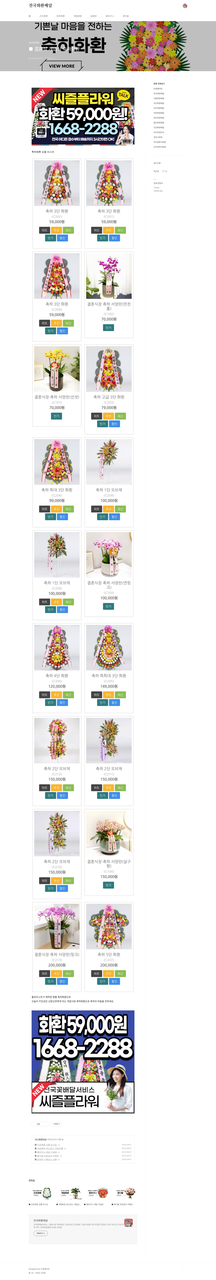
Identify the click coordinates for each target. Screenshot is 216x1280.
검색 (178, 6)
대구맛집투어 (159, 132)
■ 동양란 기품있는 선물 (46, 1159)
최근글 (156, 171)
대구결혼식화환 (160, 142)
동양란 (94, 16)
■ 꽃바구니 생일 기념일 (46, 1152)
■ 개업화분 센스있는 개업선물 (49, 1148)
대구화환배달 (159, 108)
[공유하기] (43, 1124)
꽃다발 (126, 16)
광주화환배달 (159, 118)
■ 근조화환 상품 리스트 (46, 1144)
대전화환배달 (159, 113)
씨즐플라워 (158, 89)
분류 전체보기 (159, 84)
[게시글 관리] (46, 1124)
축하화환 (61, 16)
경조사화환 (158, 137)
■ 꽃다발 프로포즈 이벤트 (47, 1155)
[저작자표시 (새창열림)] (63, 1124)
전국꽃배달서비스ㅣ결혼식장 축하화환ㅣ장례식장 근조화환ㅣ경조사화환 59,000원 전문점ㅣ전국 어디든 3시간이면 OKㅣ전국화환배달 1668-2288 (79, 1226)
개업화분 (78, 16)
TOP (185, 1270)
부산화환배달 (40, 1139)
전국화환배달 (40, 6)
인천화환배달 (159, 127)
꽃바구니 (110, 16)
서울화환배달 (159, 98)
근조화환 (44, 16)
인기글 (164, 171)
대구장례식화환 (160, 147)
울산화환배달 (159, 122)
